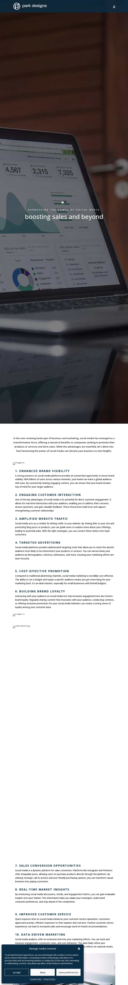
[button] (79, 948)
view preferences (68, 972)
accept (17, 972)
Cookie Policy (36, 979)
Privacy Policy (49, 979)
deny (42, 972)
